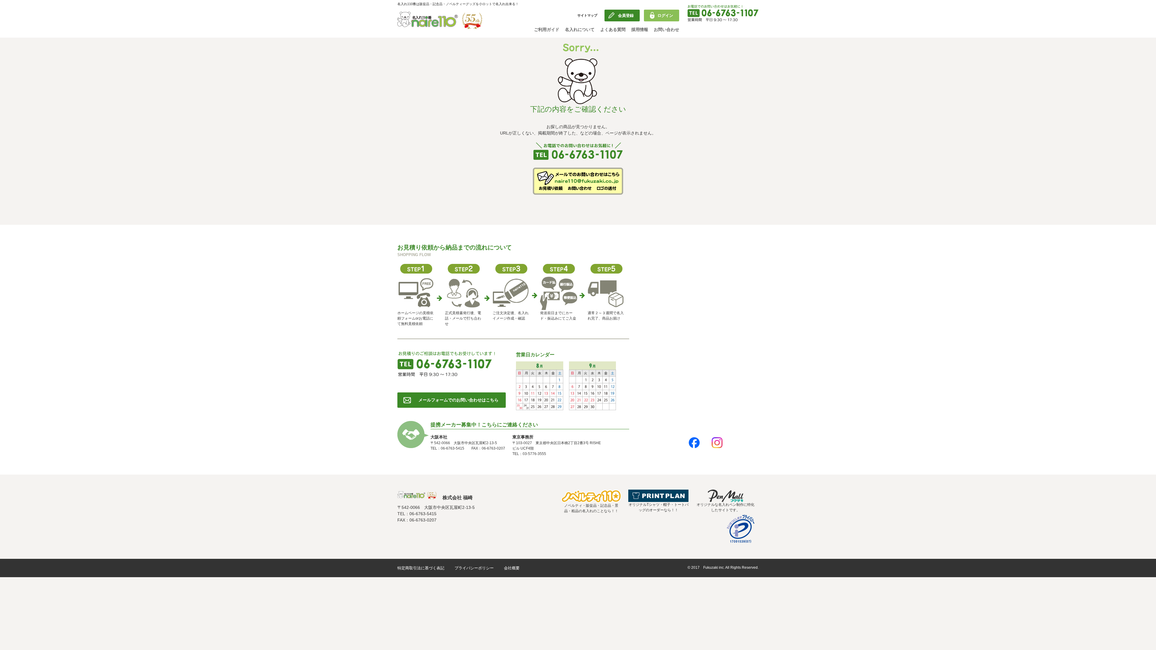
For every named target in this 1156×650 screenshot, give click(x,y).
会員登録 (626, 15)
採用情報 (639, 29)
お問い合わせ (666, 29)
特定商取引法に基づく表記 (420, 568)
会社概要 (512, 568)
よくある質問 (613, 29)
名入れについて (580, 29)
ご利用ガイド (546, 29)
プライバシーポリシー (474, 568)
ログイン (665, 15)
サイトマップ (587, 15)
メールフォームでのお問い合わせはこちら (458, 400)
